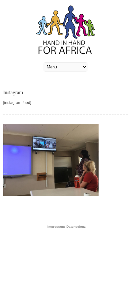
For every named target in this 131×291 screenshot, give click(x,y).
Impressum (56, 226)
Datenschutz (76, 226)
